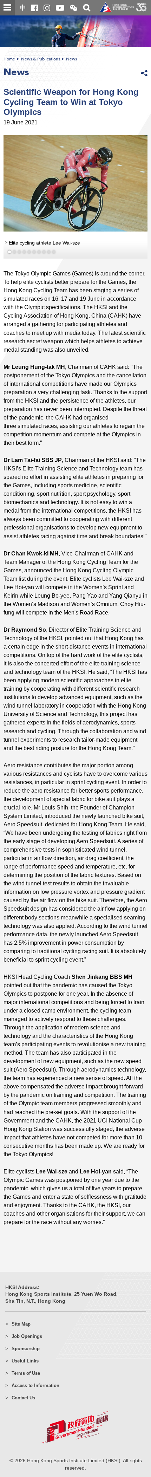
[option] (75, 197)
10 (53, 251)
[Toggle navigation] (7, 7)
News (71, 59)
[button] (73, 8)
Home (9, 59)
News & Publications (40, 59)
